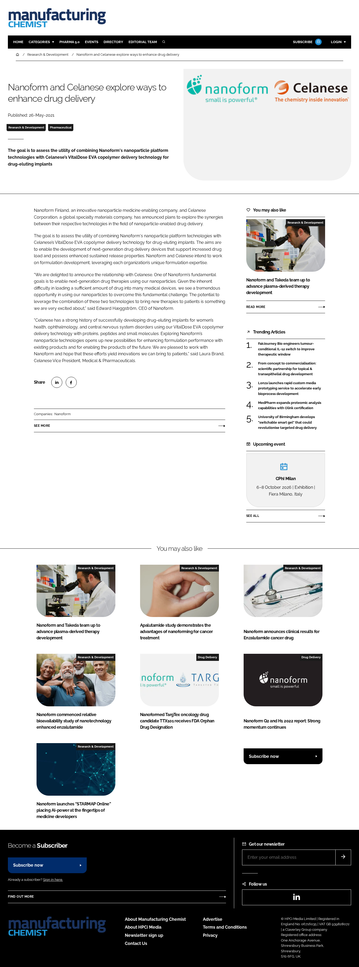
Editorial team (143, 42)
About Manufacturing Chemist (155, 919)
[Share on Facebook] (71, 382)
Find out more (21, 896)
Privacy (210, 935)
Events (91, 42)
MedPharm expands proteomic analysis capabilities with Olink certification (289, 405)
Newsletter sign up (144, 935)
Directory (113, 42)
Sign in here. (53, 880)
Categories (39, 42)
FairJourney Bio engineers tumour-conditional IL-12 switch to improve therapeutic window (286, 349)
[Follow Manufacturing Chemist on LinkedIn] (296, 898)
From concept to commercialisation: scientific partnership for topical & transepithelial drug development (287, 369)
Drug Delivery (207, 657)
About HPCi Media (143, 927)
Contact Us (136, 943)
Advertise (212, 919)
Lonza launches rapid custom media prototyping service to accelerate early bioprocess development (289, 388)
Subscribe (302, 42)
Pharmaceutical (60, 127)
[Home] (18, 54)
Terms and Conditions (225, 927)
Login (336, 42)
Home (18, 42)
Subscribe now (264, 756)
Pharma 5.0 (69, 42)
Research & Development (26, 127)
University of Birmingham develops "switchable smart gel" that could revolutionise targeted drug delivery (287, 422)
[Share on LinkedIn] (56, 382)
